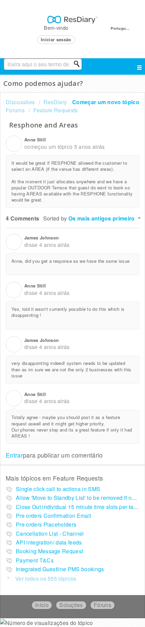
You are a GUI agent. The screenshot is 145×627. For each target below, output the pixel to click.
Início (42, 605)
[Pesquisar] (79, 64)
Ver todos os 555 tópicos (46, 578)
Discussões (20, 102)
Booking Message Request (49, 551)
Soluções (71, 605)
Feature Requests (55, 110)
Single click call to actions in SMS (58, 489)
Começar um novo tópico (105, 102)
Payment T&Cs (35, 560)
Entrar (14, 454)
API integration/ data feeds (49, 542)
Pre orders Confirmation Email (53, 515)
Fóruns (102, 605)
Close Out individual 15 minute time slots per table (78, 507)
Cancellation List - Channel (50, 533)
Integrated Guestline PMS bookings (60, 569)
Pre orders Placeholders (46, 524)
